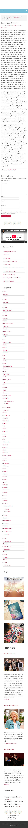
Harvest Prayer (7, 395)
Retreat (5, 492)
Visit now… (6, 784)
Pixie (4, 468)
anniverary (6, 302)
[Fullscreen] (24, 242)
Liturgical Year (6, 442)
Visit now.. (6, 699)
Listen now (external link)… (10, 743)
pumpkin (5, 482)
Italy (4, 428)
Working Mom (6, 565)
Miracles (5, 452)
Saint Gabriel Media (8, 506)
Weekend (5, 557)
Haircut (5, 387)
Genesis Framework (21, 823)
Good (4, 371)
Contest (5, 334)
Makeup (5, 447)
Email (3, 201)
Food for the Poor (7, 366)
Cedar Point (6, 326)
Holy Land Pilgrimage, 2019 (10, 261)
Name (3, 196)
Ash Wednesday (7, 310)
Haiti (4, 390)
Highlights (5, 398)
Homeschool (6, 415)
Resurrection (6, 490)
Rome (4, 495)
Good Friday (6, 374)
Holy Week (6, 410)
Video (6, 403)
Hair (4, 384)
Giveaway (5, 368)
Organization (6, 463)
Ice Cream (5, 420)
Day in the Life (7, 342)
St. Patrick (5, 523)
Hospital (5, 418)
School (5, 515)
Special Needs (7, 520)
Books (5, 320)
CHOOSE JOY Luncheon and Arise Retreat (14, 268)
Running (5, 503)
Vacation (5, 544)
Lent (4, 436)
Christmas (5, 328)
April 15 (5, 307)
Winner (5, 559)
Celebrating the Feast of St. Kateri (11, 278)
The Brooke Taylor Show (11, 705)
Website (3, 205)
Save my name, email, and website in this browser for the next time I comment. (13, 212)
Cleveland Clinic (7, 331)
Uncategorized (7, 541)
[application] (14, 236)
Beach (5, 315)
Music (4, 458)
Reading (5, 484)
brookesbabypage (8, 323)
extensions (6, 352)
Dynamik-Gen (12, 823)
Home (5, 412)
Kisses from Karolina (8, 281)
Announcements (9, 401)
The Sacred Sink (12, 170)
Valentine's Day (7, 546)
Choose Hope (6, 258)
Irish (4, 426)
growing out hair (7, 379)
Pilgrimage (6, 466)
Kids (4, 434)
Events (5, 350)
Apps (4, 305)
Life (4, 439)
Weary (5, 554)
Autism (5, 312)
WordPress (12, 825)
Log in (16, 825)
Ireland (5, 423)
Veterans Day (6, 549)
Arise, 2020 (6, 255)
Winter (5, 562)
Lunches (5, 444)
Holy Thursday (7, 407)
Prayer (5, 476)
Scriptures (7, 511)
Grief (4, 376)
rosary (5, 498)
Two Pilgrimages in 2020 (9, 251)
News (4, 460)
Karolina (5, 431)
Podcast (5, 474)
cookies (5, 336)
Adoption (5, 294)
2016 (4, 291)
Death (4, 344)
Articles (7, 534)
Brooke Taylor (14, 4)
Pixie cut (5, 471)
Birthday (5, 318)
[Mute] (22, 242)
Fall (4, 358)
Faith (4, 355)
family (5, 360)
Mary (4, 450)
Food (4, 363)
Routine (5, 500)
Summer (5, 526)
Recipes (5, 487)
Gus (4, 382)
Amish (5, 299)
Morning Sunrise (7, 455)
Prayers (5, 479)
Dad (4, 339)
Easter (5, 347)
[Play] (3, 242)
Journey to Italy (7, 264)
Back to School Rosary (9, 274)
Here (10, 797)
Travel (5, 538)
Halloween (6, 392)
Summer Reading (7, 528)
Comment (3, 183)
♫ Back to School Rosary (9, 271)
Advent (5, 297)
